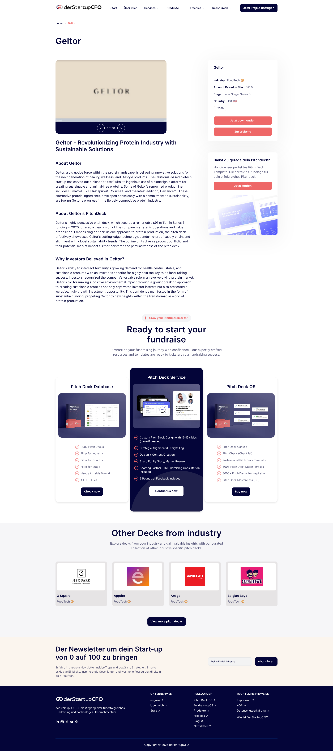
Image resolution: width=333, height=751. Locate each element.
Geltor (71, 23)
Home (59, 23)
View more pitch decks (167, 621)
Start (113, 8)
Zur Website (242, 131)
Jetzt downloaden (242, 120)
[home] (79, 8)
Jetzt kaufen (243, 186)
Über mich (130, 8)
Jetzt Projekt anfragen (258, 8)
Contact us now (166, 491)
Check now (92, 492)
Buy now (241, 492)
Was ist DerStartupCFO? (252, 717)
